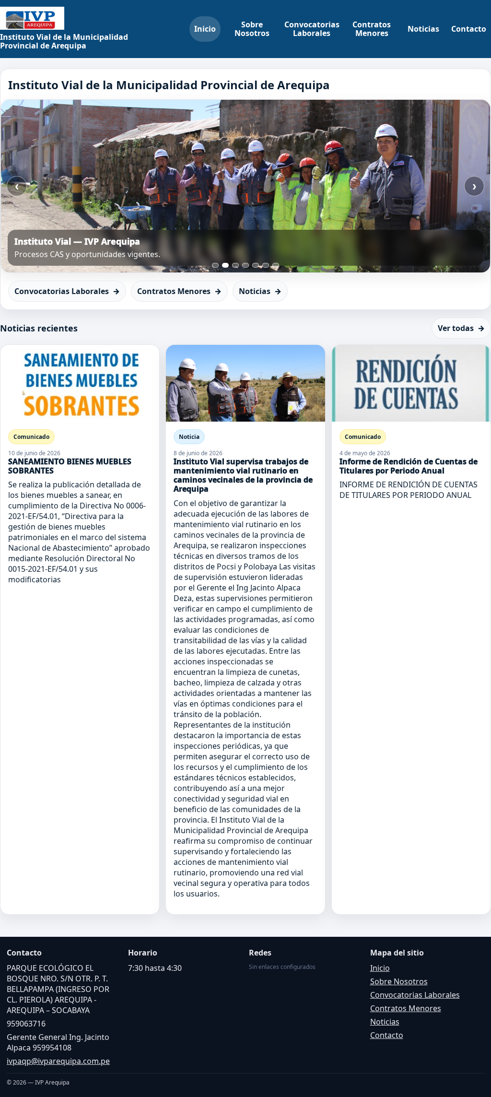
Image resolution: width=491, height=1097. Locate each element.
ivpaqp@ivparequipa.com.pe (58, 1061)
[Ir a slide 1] (215, 265)
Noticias (423, 29)
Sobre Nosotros (251, 28)
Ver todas (461, 328)
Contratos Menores (371, 28)
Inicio (205, 29)
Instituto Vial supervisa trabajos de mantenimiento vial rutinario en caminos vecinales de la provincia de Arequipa (243, 475)
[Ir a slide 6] (265, 265)
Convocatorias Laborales (311, 28)
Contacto (468, 29)
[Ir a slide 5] (255, 265)
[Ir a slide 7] (275, 265)
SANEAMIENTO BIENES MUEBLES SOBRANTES (69, 466)
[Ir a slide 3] (235, 265)
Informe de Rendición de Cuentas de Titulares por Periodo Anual (408, 466)
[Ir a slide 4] (245, 265)
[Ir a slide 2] (225, 265)
